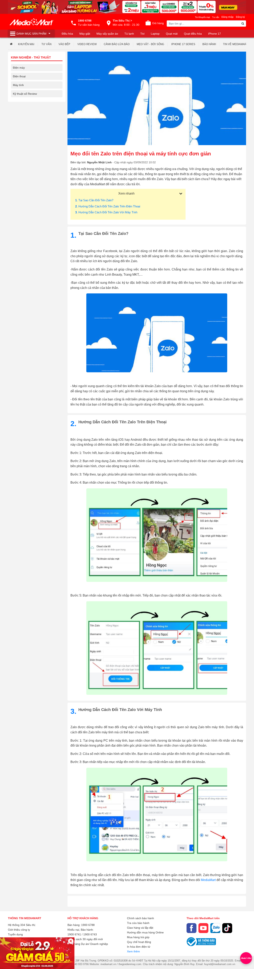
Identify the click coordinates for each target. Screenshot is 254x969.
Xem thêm (133, 951)
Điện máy (19, 67)
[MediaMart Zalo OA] (215, 928)
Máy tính (18, 85)
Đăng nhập (227, 17)
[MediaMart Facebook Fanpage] (191, 928)
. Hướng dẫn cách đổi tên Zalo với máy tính (106, 212)
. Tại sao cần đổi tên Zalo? (94, 200)
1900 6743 (90, 934)
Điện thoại (19, 76)
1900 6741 (74, 934)
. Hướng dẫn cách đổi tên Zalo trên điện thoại (107, 206)
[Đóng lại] (70, 941)
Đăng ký (240, 17)
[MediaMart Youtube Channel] (203, 928)
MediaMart (208, 880)
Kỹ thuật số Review (25, 93)
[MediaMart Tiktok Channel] (227, 928)
